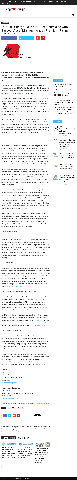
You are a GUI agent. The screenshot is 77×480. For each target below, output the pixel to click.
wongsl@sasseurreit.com (9, 398)
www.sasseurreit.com (42, 323)
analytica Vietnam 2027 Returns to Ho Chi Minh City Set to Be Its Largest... (67, 155)
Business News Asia (42, 403)
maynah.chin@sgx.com (9, 383)
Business (5, 15)
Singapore (20, 407)
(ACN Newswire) (17, 85)
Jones (4, 33)
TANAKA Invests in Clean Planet (64, 90)
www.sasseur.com (40, 325)
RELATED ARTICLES (9, 438)
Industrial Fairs (33, 15)
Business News (5, 22)
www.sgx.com (41, 364)
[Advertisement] (52, 10)
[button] (73, 15)
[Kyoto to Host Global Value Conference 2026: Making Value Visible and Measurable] (55, 177)
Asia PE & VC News (48, 1)
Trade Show (13, 15)
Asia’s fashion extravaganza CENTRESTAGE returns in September (63, 95)
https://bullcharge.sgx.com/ (13, 286)
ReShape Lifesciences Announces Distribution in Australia (38, 428)
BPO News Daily (5, 4)
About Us (3, 1)
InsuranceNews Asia (60, 1)
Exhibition (22, 15)
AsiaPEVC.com (12, 1)
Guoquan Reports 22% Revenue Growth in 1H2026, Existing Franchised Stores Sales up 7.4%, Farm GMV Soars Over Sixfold (64, 111)
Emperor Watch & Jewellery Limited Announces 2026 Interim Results (64, 102)
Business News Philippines (25, 1)
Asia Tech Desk (37, 1)
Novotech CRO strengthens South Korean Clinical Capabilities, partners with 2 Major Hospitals (12, 429)
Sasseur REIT (11, 407)
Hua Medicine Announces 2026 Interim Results (63, 85)
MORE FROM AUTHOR (24, 438)
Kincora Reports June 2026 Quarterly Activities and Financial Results (66, 166)
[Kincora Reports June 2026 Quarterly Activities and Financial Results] (55, 165)
